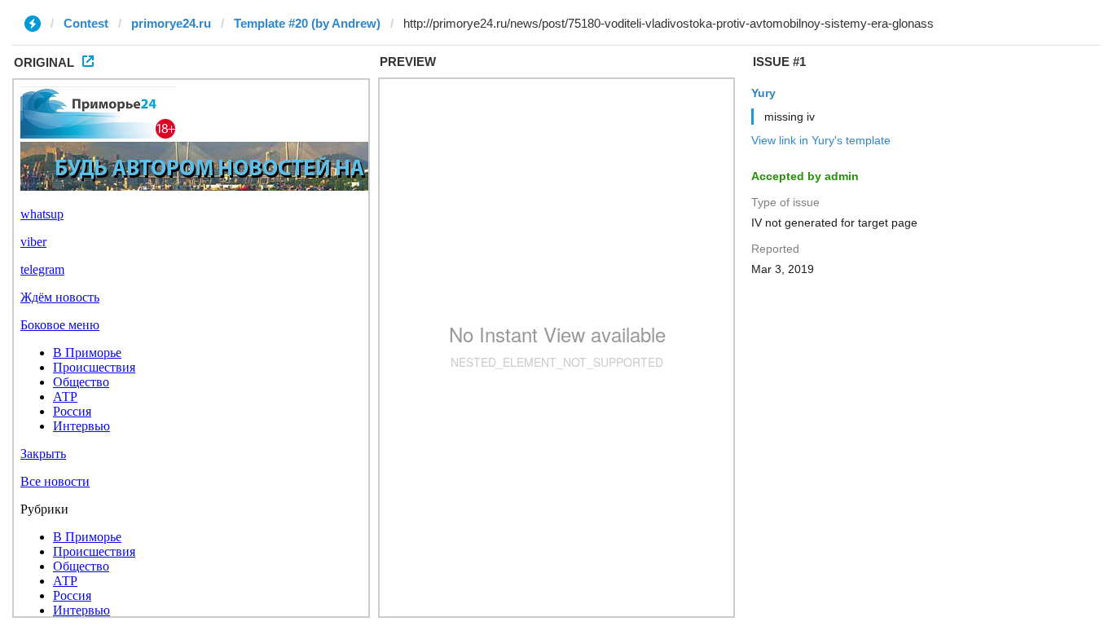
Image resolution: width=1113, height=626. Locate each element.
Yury (763, 92)
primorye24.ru (171, 23)
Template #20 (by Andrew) (307, 23)
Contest (86, 23)
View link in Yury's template (821, 140)
